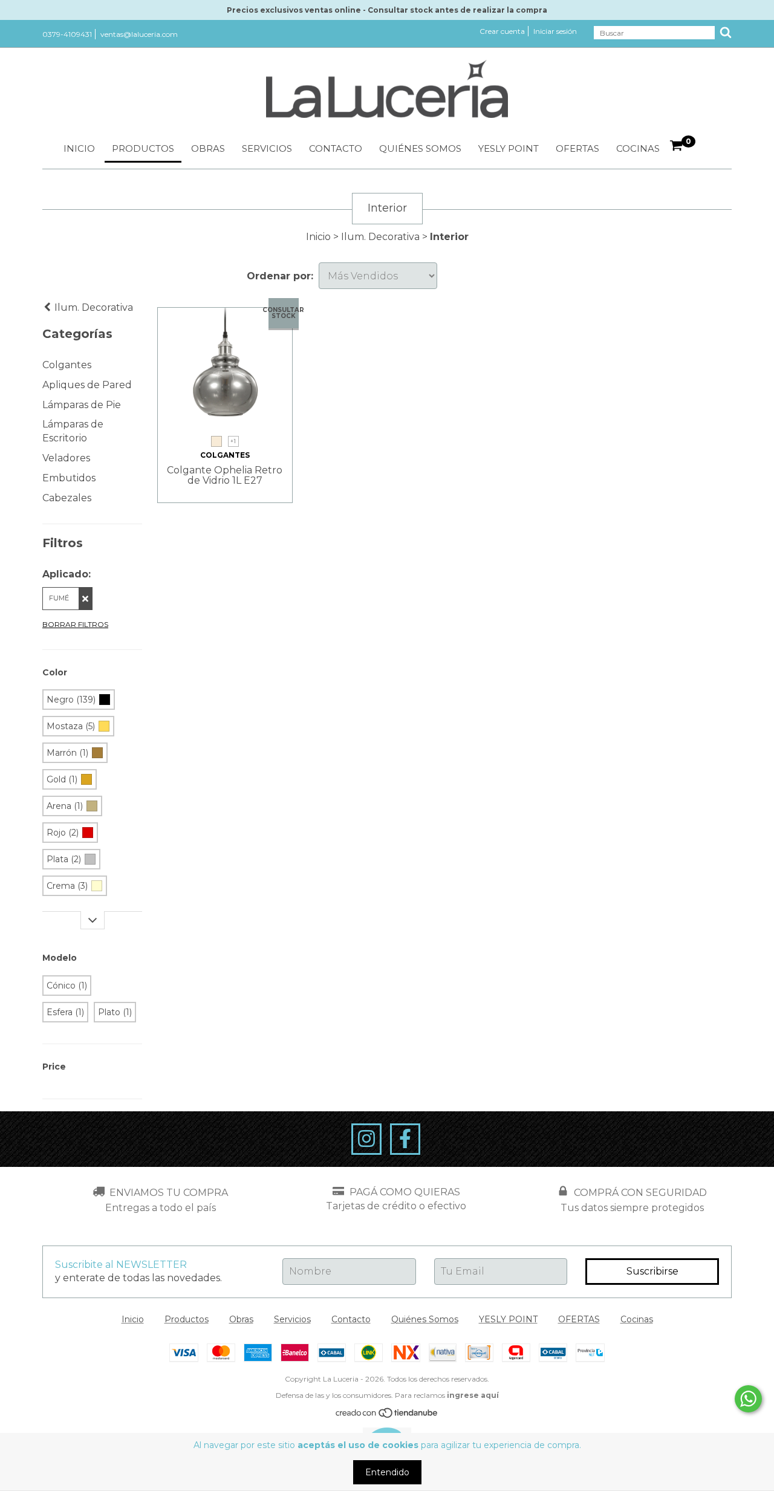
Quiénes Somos (420, 148)
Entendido (387, 1472)
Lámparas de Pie (81, 405)
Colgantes (66, 365)
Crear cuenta (502, 31)
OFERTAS (577, 148)
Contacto (335, 148)
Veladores (66, 458)
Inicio (79, 148)
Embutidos (69, 478)
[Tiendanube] (387, 1415)
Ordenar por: (280, 276)
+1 (233, 441)
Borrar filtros (75, 624)
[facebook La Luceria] (405, 1139)
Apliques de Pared (87, 385)
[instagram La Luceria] (366, 1139)
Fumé (59, 598)
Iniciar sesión (555, 31)
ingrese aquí (473, 1395)
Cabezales (66, 498)
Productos (143, 148)
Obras (208, 148)
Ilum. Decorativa (380, 236)
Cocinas (638, 148)
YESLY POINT (508, 148)
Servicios (267, 148)
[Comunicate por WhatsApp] (748, 1398)
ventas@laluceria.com (139, 34)
